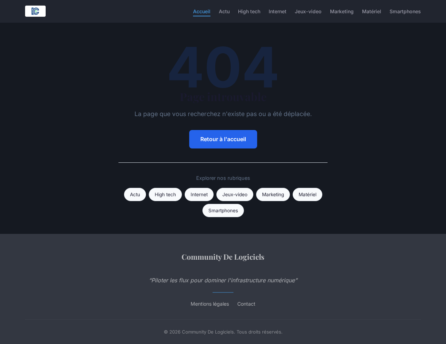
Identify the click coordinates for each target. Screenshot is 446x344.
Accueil (201, 11)
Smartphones (405, 11)
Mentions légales (210, 304)
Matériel (371, 11)
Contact (246, 304)
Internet (277, 11)
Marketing (342, 11)
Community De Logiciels (223, 256)
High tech (249, 11)
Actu (224, 11)
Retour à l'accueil (223, 139)
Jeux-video (308, 11)
